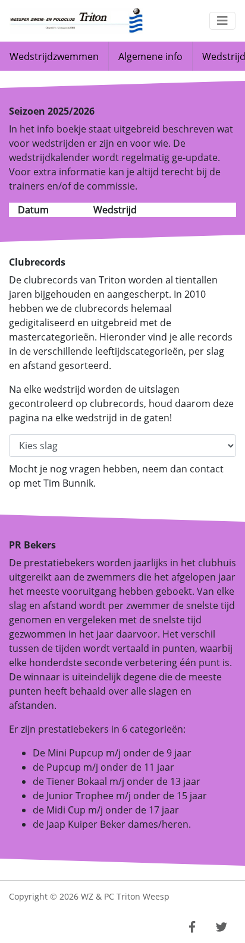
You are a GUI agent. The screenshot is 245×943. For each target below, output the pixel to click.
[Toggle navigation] (222, 21)
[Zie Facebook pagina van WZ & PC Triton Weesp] (192, 927)
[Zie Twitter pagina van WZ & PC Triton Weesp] (221, 927)
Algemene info (150, 56)
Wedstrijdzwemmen (54, 56)
